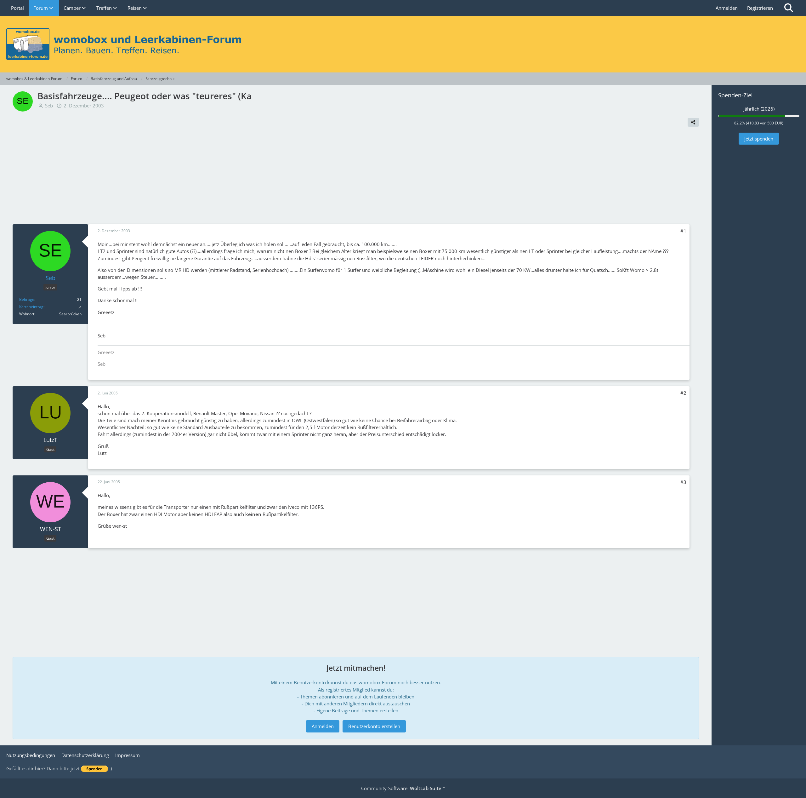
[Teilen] (693, 122)
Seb (49, 105)
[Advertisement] (356, 177)
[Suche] (789, 8)
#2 (683, 393)
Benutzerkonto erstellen (374, 726)
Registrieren (760, 8)
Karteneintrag (31, 306)
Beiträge (26, 299)
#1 (683, 231)
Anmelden (727, 8)
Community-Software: (403, 788)
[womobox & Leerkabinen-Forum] (403, 44)
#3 (683, 482)
